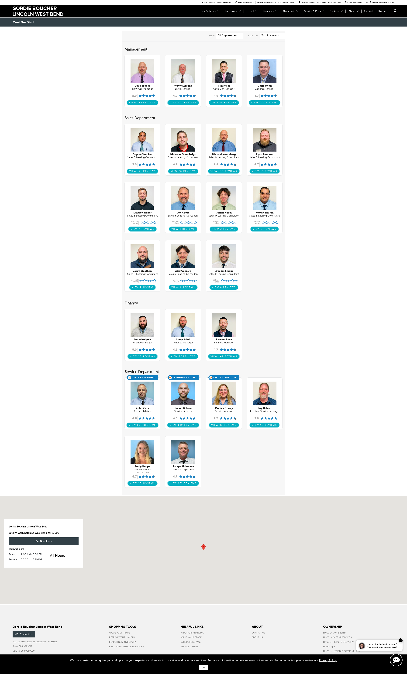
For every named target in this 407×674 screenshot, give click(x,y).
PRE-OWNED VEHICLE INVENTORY (126, 646)
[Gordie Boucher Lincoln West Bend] (40, 11)
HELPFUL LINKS (192, 626)
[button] (203, 547)
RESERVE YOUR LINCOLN (122, 637)
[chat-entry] (396, 660)
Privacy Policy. (328, 660)
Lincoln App (329, 646)
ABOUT (257, 626)
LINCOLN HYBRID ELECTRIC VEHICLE (341, 651)
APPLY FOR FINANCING (192, 633)
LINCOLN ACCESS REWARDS (337, 637)
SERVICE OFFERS (189, 646)
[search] (395, 11)
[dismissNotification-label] (401, 640)
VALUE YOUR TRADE (119, 633)
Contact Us (26, 634)
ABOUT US (257, 637)
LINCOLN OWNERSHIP (334, 633)
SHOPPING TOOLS (122, 626)
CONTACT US (258, 633)
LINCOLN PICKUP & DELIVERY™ (338, 642)
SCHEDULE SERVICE (191, 642)
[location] (299, 2)
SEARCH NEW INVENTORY (122, 642)
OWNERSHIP (332, 626)
